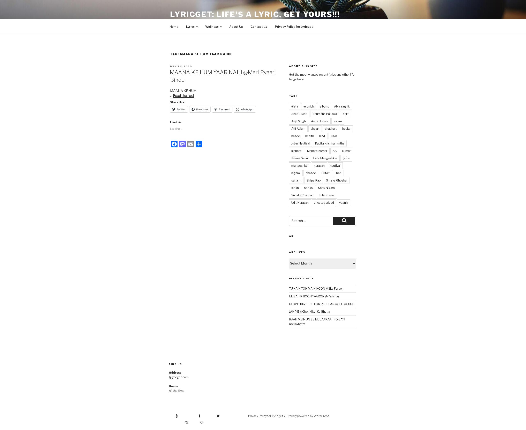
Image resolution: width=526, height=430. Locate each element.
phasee (311, 173)
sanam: (296, 180)
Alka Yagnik (342, 106)
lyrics (346, 158)
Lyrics (190, 26)
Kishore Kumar (317, 151)
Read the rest (183, 96)
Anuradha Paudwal (325, 114)
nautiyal (335, 165)
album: (324, 106)
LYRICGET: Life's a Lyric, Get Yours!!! (255, 14)
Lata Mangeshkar (325, 158)
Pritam (326, 173)
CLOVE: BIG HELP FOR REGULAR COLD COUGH (321, 304)
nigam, (295, 173)
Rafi (338, 173)
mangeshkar (300, 165)
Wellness (212, 26)
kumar (346, 151)
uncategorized (324, 202)
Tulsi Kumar (327, 195)
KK (335, 151)
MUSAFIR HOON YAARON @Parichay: (314, 296)
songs (308, 188)
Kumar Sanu (299, 158)
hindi (322, 136)
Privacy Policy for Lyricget (294, 26)
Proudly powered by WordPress (307, 416)
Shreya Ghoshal (336, 180)
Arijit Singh (298, 121)
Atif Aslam (298, 128)
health (309, 136)
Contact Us (259, 26)
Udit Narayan (300, 202)
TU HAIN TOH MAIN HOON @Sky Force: (316, 288)
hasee (295, 136)
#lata (294, 106)
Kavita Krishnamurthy (329, 143)
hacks (346, 128)
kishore (296, 151)
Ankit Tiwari (299, 114)
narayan (319, 165)
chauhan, (331, 128)
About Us (236, 26)
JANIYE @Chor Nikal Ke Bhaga (309, 311)
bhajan (315, 128)
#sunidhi (309, 106)
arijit (346, 114)
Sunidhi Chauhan (302, 195)
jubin (334, 136)
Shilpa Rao (314, 180)
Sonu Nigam (326, 188)
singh (295, 188)
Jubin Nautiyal (300, 143)
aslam (338, 121)
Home (174, 26)
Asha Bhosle (319, 121)
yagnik (343, 202)
